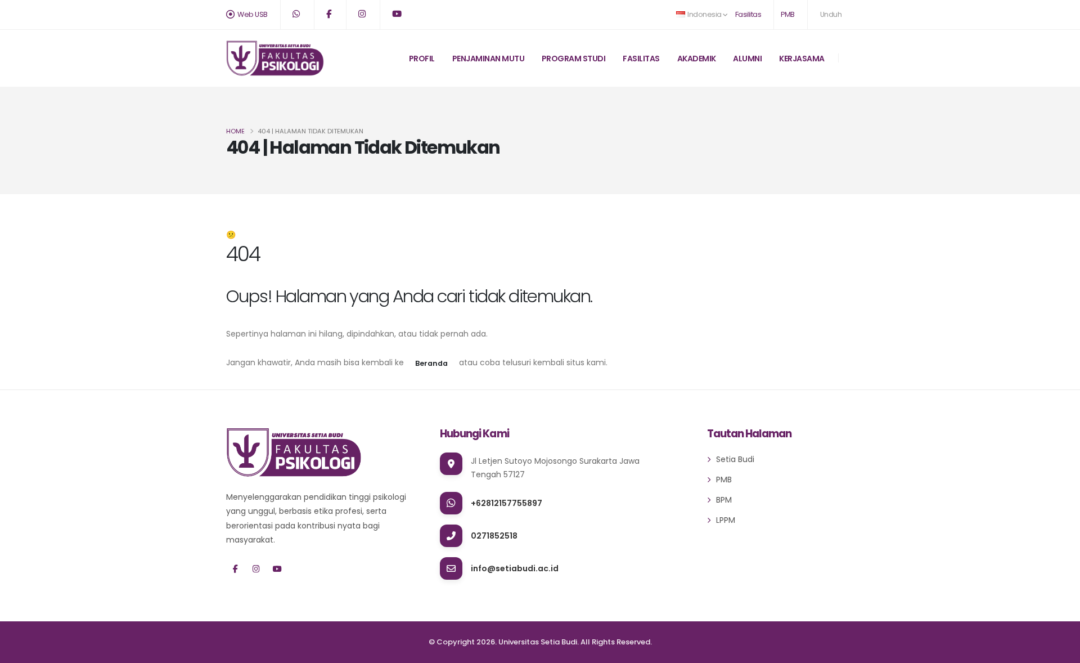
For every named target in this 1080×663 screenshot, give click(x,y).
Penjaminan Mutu (488, 58)
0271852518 (494, 535)
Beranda (431, 363)
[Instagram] (256, 569)
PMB (788, 14)
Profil (422, 58)
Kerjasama (802, 58)
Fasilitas (748, 14)
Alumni (747, 58)
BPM (724, 499)
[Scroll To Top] (1060, 650)
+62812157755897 (506, 503)
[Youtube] (277, 569)
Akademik (696, 58)
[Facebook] (235, 569)
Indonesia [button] (704, 14)
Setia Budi (735, 459)
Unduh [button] (831, 14)
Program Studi (574, 58)
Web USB (252, 14)
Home (235, 131)
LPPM (725, 520)
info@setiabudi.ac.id (515, 568)
